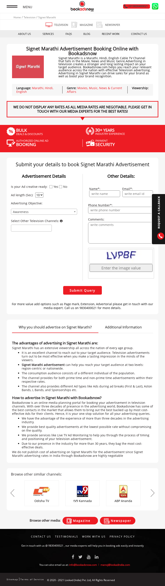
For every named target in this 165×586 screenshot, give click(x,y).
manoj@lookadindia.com (115, 565)
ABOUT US (24, 34)
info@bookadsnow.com (83, 565)
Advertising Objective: (27, 203)
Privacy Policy (122, 536)
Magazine (81, 521)
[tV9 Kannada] (82, 482)
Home (17, 17)
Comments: (96, 219)
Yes (55, 186)
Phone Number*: (100, 205)
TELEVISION (61, 25)
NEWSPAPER (112, 25)
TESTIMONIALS (66, 536)
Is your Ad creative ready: (29, 186)
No (65, 186)
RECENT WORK (110, 34)
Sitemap (12, 579)
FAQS (69, 34)
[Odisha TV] (41, 482)
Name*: (94, 188)
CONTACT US (139, 34)
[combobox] (44, 212)
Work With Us (94, 536)
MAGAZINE (86, 25)
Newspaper (120, 521)
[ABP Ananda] (123, 482)
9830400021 (55, 545)
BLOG (86, 34)
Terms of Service (32, 579)
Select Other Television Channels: (35, 220)
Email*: (127, 188)
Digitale (153, 580)
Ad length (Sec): (22, 195)
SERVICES (48, 34)
